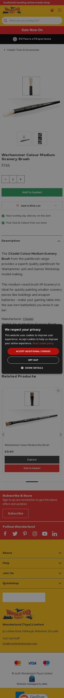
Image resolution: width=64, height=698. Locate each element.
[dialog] (32, 349)
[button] (32, 368)
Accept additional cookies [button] (33, 351)
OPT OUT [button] (33, 360)
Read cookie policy (43, 343)
